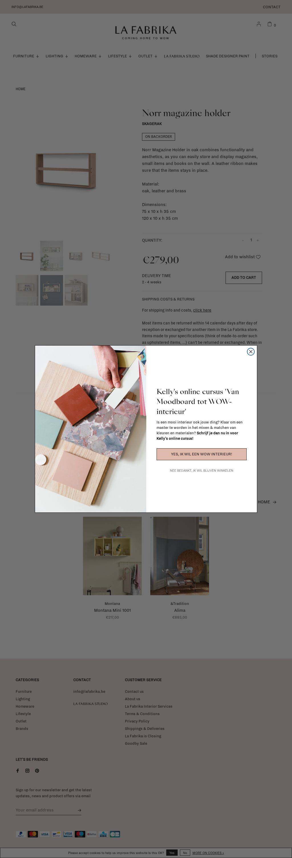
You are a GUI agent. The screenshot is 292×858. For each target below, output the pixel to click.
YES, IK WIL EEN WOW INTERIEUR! (201, 454)
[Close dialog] (250, 351)
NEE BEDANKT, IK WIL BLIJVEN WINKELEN (201, 470)
